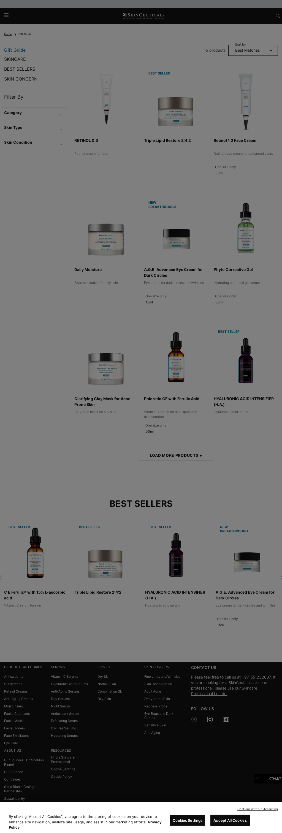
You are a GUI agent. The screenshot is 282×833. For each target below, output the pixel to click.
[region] (141, 817)
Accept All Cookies (229, 820)
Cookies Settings (187, 820)
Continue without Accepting (257, 809)
